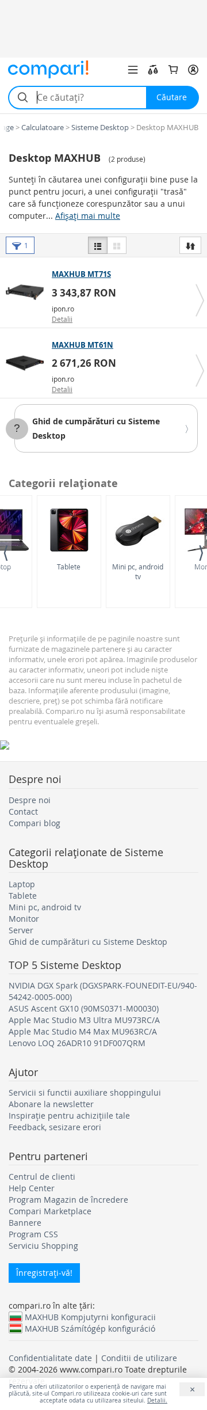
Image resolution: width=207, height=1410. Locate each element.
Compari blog (34, 823)
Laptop (22, 884)
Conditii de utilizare (139, 1357)
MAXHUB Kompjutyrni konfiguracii (90, 1317)
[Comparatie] (153, 69)
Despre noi (30, 800)
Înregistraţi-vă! (44, 1272)
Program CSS (33, 1234)
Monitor (24, 918)
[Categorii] (132, 69)
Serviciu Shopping (43, 1245)
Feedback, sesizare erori (55, 1127)
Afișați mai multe (87, 215)
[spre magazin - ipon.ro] (27, 292)
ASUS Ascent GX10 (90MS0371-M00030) (84, 1008)
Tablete (68, 566)
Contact (23, 811)
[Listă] (98, 245)
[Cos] (173, 69)
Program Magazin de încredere (68, 1199)
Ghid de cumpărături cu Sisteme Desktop (88, 941)
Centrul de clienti (42, 1176)
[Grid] (116, 245)
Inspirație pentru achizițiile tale (69, 1115)
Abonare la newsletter (51, 1104)
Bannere (25, 1222)
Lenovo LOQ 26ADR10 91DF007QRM (77, 1042)
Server (21, 930)
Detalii (62, 319)
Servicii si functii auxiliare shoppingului (85, 1092)
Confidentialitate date (50, 1357)
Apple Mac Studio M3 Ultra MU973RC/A (84, 1019)
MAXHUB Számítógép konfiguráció (90, 1328)
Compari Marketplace (50, 1211)
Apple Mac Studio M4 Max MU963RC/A (83, 1031)
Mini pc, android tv (137, 571)
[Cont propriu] (193, 69)
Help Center (32, 1188)
